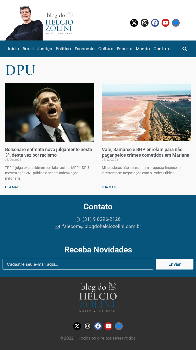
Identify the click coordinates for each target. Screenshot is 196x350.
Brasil (28, 48)
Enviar (174, 264)
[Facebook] (155, 23)
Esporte (124, 48)
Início (13, 48)
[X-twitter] (134, 23)
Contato (161, 48)
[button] (185, 49)
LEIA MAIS (12, 187)
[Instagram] (145, 23)
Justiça (44, 48)
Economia (85, 48)
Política (63, 48)
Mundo (143, 48)
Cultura (106, 48)
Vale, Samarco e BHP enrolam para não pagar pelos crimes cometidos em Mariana (145, 152)
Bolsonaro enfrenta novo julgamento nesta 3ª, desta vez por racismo (48, 152)
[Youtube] (165, 23)
